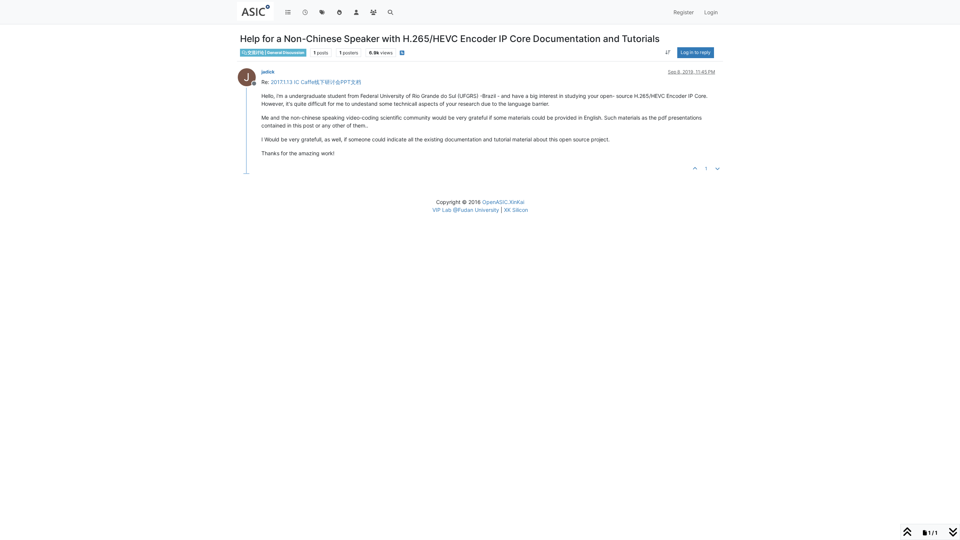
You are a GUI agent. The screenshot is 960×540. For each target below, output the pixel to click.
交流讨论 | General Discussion (275, 52)
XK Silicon (516, 210)
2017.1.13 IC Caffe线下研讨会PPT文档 (316, 82)
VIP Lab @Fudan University (465, 210)
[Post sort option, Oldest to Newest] (668, 52)
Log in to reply (696, 52)
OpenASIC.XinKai (503, 202)
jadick (267, 72)
